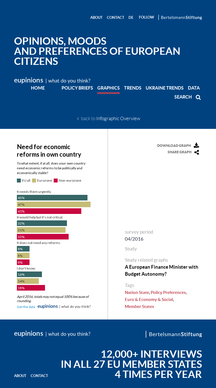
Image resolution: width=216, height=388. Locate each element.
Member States (139, 306)
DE (131, 17)
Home (38, 87)
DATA (194, 87)
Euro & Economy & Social (149, 299)
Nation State (137, 292)
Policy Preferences (168, 292)
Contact (115, 17)
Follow (146, 17)
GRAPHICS (108, 87)
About (96, 17)
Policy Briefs (77, 87)
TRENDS (132, 87)
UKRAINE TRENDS (165, 87)
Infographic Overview (118, 118)
